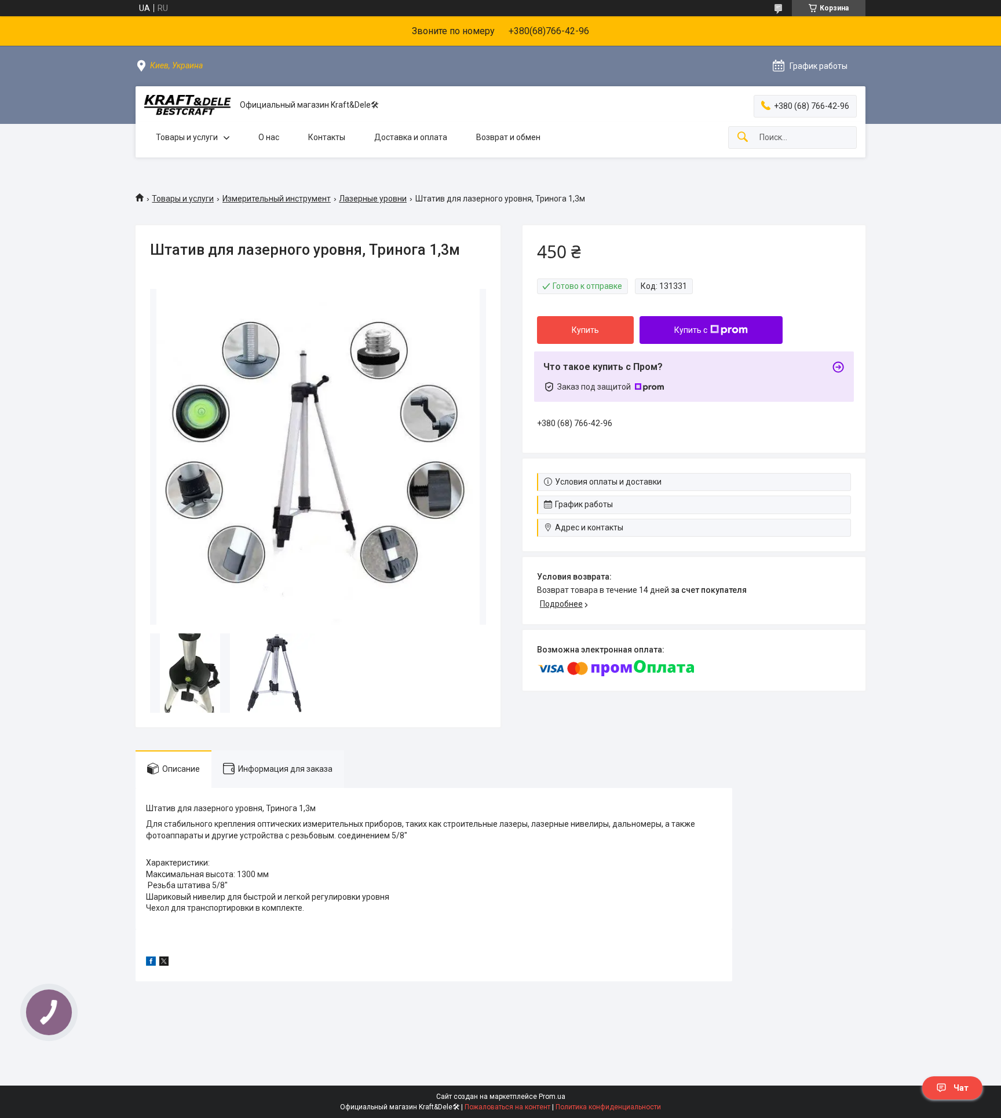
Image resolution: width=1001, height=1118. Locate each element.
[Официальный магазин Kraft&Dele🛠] (187, 105)
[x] (164, 962)
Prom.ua (552, 1097)
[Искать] (743, 137)
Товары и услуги (187, 137)
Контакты (326, 137)
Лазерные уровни (373, 198)
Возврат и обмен (508, 137)
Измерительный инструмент (276, 198)
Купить (585, 330)
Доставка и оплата (410, 137)
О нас (268, 137)
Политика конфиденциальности (608, 1107)
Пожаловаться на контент (507, 1107)
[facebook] (151, 962)
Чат (961, 1088)
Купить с (690, 330)
